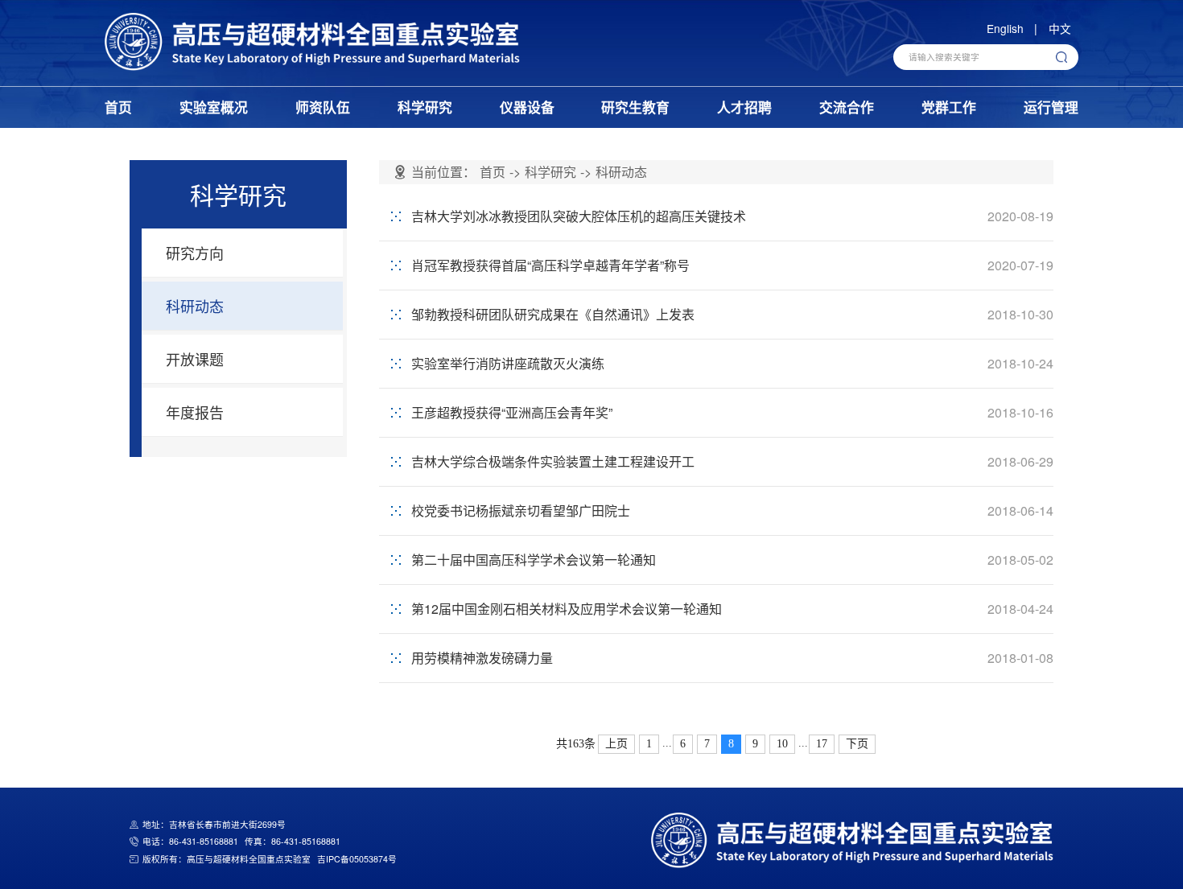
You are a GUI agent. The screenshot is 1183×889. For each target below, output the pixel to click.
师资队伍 (322, 107)
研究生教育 (635, 107)
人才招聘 (744, 107)
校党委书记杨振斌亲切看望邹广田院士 (520, 510)
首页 (118, 107)
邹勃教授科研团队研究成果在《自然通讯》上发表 (553, 314)
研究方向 (195, 252)
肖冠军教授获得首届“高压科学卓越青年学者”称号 (550, 265)
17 (821, 744)
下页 (857, 744)
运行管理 (1051, 107)
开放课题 (195, 358)
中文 (1060, 28)
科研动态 (195, 305)
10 (782, 744)
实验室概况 (213, 107)
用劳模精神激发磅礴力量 (482, 657)
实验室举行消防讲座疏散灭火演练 (507, 363)
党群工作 (948, 107)
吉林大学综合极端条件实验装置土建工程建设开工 (553, 461)
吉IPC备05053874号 (357, 859)
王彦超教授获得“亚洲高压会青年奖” (511, 412)
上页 (616, 744)
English (1005, 28)
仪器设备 (527, 107)
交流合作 (846, 107)
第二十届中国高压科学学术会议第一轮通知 (533, 559)
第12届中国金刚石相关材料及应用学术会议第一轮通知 (566, 608)
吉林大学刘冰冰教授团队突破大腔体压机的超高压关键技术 (578, 216)
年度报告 (195, 411)
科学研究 (425, 107)
